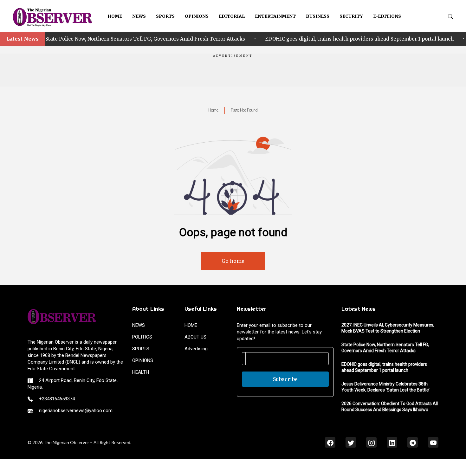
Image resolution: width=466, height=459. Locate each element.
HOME (114, 16)
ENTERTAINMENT (275, 16)
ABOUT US (195, 337)
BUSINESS (317, 16)
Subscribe (285, 379)
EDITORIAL (232, 16)
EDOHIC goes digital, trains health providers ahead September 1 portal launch (253, 39)
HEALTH (140, 372)
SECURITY (351, 16)
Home (213, 110)
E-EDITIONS (387, 16)
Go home (233, 261)
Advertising (196, 349)
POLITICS (142, 337)
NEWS (139, 16)
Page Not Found (244, 110)
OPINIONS (197, 16)
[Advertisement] (233, 72)
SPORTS (165, 16)
